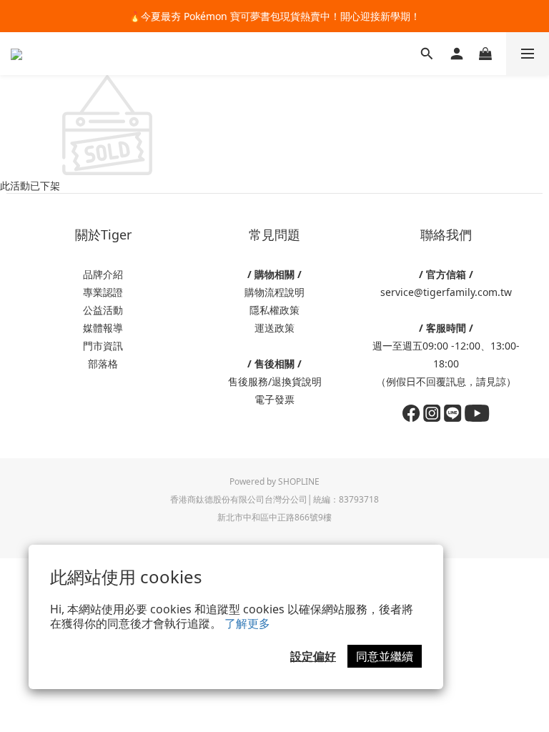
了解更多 (247, 623)
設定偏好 (313, 656)
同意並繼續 (384, 656)
